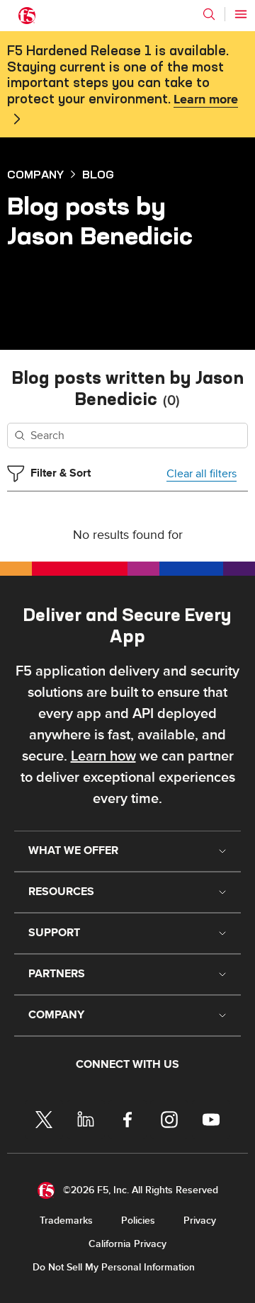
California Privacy (127, 1244)
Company (35, 174)
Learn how (103, 756)
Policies (138, 1220)
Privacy (199, 1220)
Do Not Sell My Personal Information (114, 1267)
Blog (98, 174)
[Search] (209, 14)
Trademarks (66, 1220)
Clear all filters (201, 474)
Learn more (206, 99)
